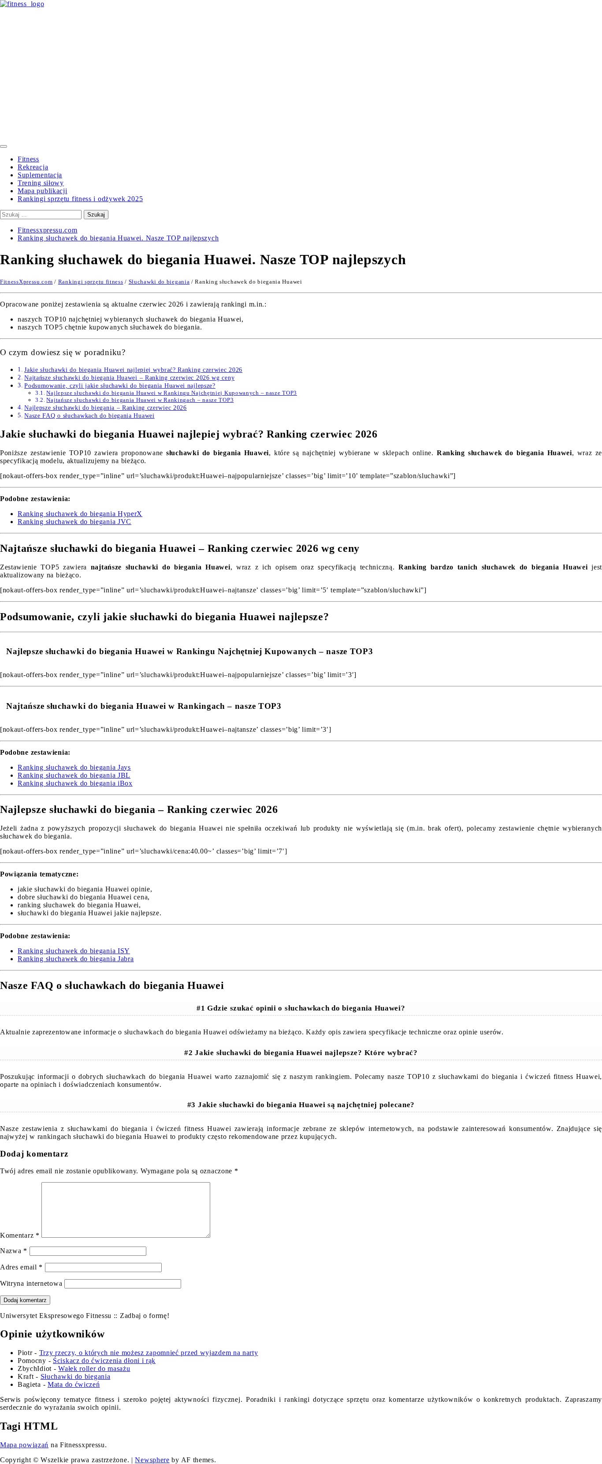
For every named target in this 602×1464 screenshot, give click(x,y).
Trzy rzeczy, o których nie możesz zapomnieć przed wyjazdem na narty (148, 1352)
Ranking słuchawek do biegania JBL (74, 775)
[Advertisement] (301, 74)
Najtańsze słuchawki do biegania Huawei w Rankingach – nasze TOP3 (140, 400)
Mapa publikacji (42, 191)
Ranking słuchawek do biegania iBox (75, 783)
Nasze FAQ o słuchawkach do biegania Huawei (89, 415)
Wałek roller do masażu (94, 1368)
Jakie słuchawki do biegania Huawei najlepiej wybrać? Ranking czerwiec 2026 (133, 369)
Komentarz (20, 1235)
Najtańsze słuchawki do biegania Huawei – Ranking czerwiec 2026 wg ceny (129, 377)
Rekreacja (33, 167)
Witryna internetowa (31, 1283)
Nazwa (13, 1250)
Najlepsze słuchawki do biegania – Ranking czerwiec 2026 (105, 407)
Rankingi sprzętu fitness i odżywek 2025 (80, 198)
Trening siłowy (41, 183)
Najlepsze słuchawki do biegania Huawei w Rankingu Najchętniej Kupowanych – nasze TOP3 (171, 392)
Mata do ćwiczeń (74, 1384)
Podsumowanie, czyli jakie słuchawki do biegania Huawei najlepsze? (120, 385)
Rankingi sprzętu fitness (90, 281)
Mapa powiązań (24, 1445)
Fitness (28, 159)
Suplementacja (40, 175)
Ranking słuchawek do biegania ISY (74, 951)
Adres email (21, 1267)
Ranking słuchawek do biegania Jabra (76, 958)
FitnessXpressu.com (26, 281)
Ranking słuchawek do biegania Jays (74, 767)
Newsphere (152, 1460)
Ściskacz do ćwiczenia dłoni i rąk (104, 1360)
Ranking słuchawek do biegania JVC (74, 521)
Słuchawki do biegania (159, 281)
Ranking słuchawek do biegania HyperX (80, 513)
